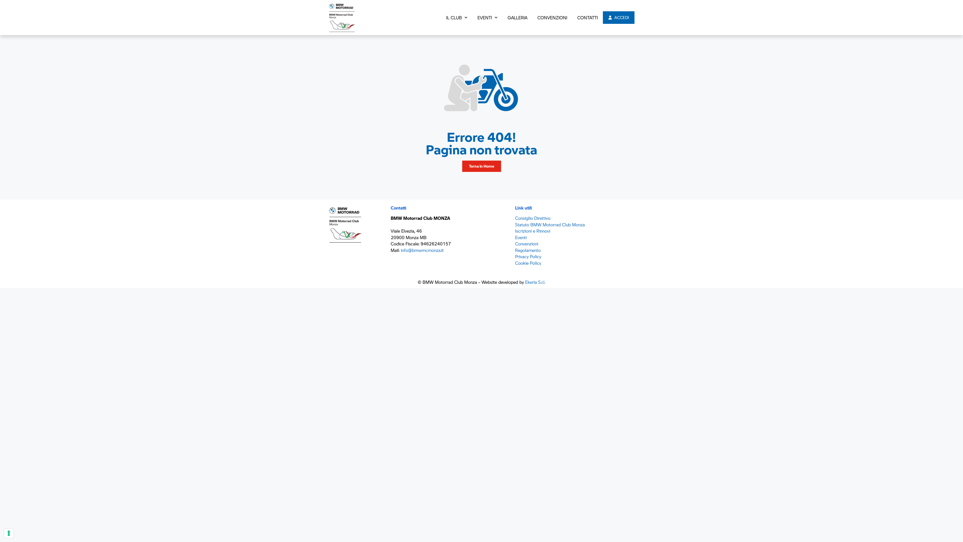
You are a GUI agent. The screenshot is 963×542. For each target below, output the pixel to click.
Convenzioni (552, 18)
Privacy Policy (528, 256)
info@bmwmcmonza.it (422, 250)
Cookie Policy (528, 263)
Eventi (484, 18)
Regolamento (528, 250)
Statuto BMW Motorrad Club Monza (550, 225)
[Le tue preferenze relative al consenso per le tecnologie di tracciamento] (9, 533)
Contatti (587, 18)
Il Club (454, 18)
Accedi (620, 17)
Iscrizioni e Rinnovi (532, 231)
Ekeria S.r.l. (535, 282)
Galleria (517, 18)
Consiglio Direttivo (532, 218)
